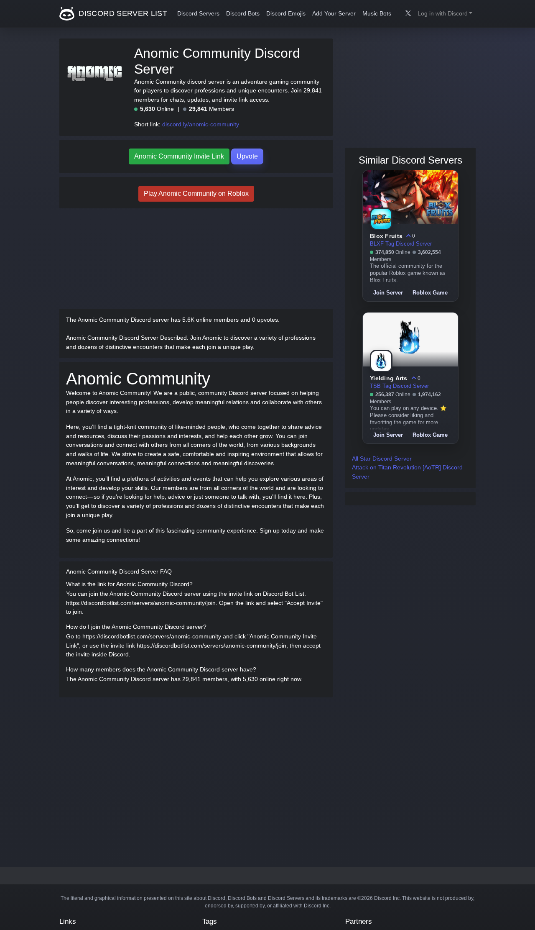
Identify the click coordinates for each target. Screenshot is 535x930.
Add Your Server (334, 13)
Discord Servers (198, 13)
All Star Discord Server (382, 458)
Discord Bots (243, 13)
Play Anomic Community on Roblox (196, 193)
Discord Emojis (286, 13)
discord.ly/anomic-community (200, 124)
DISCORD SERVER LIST (121, 13)
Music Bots (376, 13)
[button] (445, 13)
